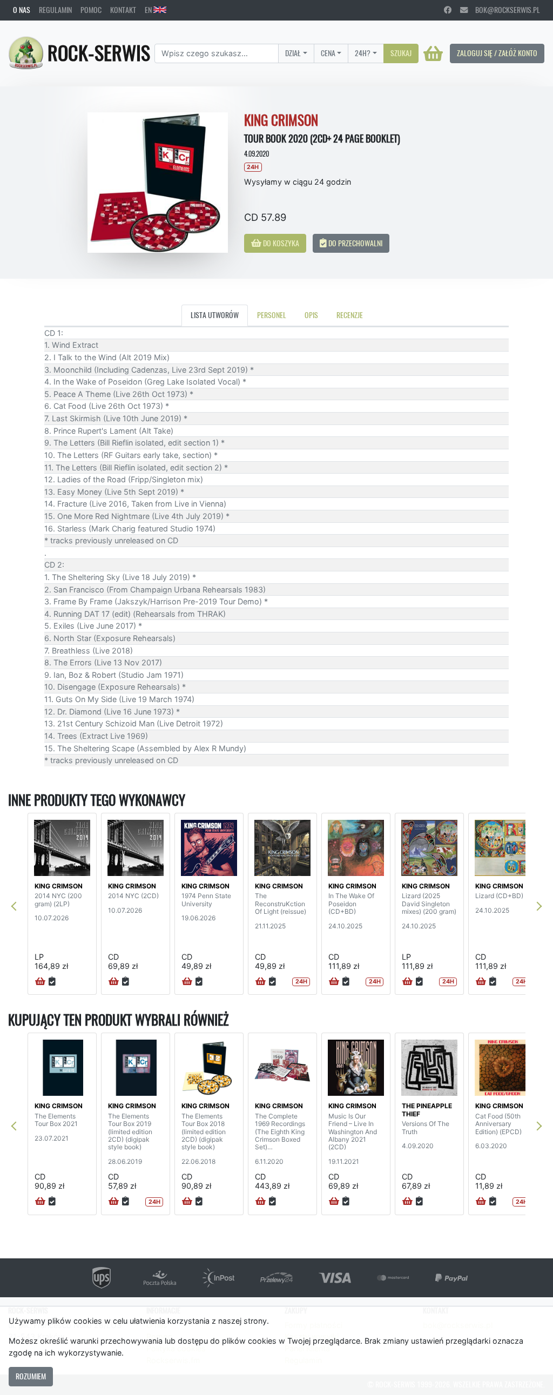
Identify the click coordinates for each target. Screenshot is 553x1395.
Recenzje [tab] (349, 314)
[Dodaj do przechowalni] (52, 981)
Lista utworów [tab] (215, 314)
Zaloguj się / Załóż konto (497, 53)
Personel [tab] (271, 314)
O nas (21, 9)
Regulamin (55, 9)
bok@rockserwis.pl (504, 9)
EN (149, 9)
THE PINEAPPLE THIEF (427, 1109)
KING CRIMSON (59, 886)
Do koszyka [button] (280, 243)
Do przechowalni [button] (354, 243)
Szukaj (401, 53)
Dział (293, 53)
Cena (328, 53)
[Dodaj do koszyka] (40, 981)
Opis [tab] (311, 314)
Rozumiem (31, 1376)
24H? (362, 53)
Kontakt (123, 9)
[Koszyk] (433, 53)
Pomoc (91, 9)
